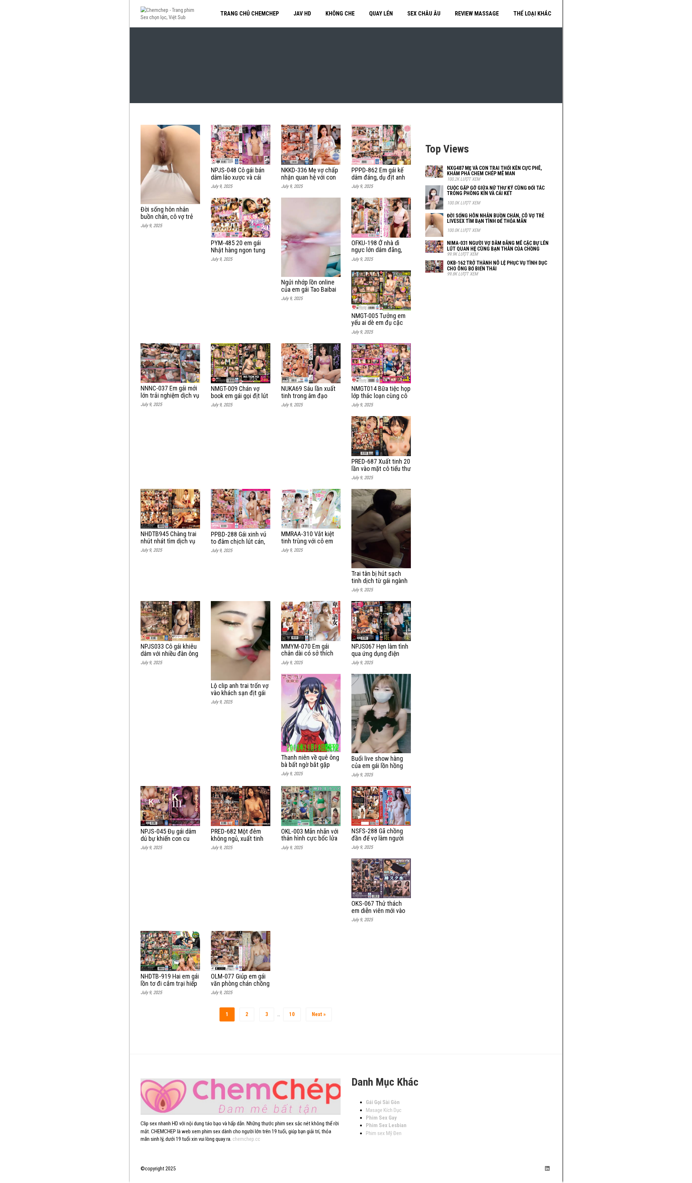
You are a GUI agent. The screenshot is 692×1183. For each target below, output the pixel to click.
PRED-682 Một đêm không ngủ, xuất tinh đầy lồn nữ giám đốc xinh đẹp (237, 841)
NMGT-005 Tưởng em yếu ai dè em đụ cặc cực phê (378, 323)
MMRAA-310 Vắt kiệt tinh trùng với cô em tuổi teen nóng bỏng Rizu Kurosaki (307, 544)
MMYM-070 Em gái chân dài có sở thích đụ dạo (307, 654)
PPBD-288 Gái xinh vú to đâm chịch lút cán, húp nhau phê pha (238, 541)
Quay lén (381, 13)
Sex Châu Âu (423, 13)
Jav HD (302, 13)
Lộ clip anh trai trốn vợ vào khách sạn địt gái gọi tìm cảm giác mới (240, 693)
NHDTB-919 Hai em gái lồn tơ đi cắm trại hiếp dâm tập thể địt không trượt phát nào (170, 986)
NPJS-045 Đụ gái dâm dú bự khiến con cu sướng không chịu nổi (168, 838)
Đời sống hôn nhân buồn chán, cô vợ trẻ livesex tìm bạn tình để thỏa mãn (170, 220)
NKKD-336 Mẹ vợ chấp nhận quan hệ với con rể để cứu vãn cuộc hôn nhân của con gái (309, 180)
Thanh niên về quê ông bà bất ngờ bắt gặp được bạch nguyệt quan (310, 768)
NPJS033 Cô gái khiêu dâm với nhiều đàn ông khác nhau (169, 654)
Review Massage (477, 13)
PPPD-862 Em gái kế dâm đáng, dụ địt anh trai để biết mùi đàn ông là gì (378, 180)
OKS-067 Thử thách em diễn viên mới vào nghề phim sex (378, 911)
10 (292, 1014)
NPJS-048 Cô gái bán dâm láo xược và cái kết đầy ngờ (238, 177)
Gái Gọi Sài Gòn (383, 1102)
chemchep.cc (246, 1139)
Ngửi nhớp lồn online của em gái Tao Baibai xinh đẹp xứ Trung (308, 289)
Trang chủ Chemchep (249, 13)
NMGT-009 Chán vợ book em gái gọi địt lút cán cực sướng (239, 396)
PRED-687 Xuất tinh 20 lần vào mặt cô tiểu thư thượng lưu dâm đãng (381, 469)
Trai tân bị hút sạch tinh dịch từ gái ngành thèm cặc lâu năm (379, 581)
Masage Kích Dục (384, 1110)
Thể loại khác (532, 13)
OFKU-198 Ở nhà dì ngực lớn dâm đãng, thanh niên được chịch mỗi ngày (380, 253)
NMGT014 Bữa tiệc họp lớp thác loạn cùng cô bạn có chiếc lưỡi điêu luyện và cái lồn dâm (381, 399)
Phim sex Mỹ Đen (384, 1133)
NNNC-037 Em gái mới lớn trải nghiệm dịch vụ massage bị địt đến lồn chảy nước (170, 398)
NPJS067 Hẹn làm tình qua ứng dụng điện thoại (379, 654)
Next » (319, 1014)
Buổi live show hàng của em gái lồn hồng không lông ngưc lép (377, 766)
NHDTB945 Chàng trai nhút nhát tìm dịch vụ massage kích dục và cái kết (168, 544)
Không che (340, 13)
